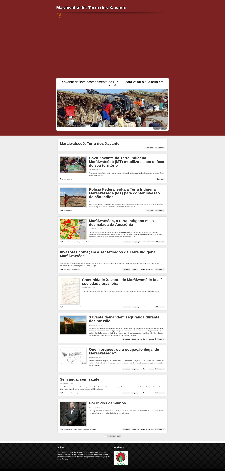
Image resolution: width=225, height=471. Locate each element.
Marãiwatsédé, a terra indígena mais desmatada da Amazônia (121, 223)
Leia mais (150, 148)
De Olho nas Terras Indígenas (139, 234)
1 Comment (160, 242)
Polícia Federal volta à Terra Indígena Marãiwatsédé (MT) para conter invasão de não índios (124, 193)
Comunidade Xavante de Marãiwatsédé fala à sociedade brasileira (122, 282)
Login (135, 242)
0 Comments (159, 148)
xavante (70, 307)
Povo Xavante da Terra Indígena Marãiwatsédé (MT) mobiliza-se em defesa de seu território (126, 162)
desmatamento (68, 241)
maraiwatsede (68, 179)
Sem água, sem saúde (79, 379)
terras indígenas (78, 241)
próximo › (112, 436)
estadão (80, 429)
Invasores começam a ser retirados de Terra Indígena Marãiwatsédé (108, 254)
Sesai (70, 392)
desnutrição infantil (77, 392)
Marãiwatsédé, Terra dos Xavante (91, 7)
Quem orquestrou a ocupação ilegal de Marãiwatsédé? (124, 351)
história (94, 429)
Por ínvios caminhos (107, 403)
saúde (66, 392)
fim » (118, 436)
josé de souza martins (70, 429)
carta (65, 307)
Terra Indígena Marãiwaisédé (91, 457)
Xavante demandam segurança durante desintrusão (124, 319)
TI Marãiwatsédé (124, 232)
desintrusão (67, 269)
